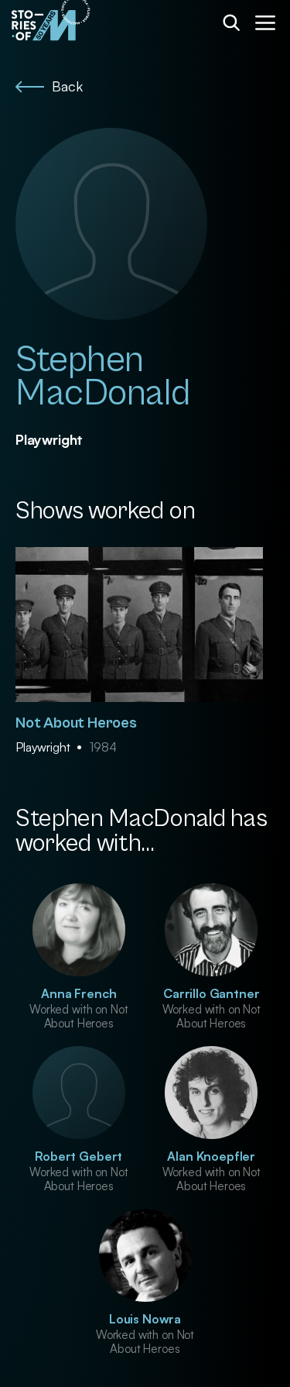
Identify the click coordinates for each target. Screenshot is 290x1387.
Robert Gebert (78, 1156)
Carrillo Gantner (211, 993)
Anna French (78, 993)
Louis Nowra (145, 1319)
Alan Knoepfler (211, 1156)
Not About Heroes (76, 723)
